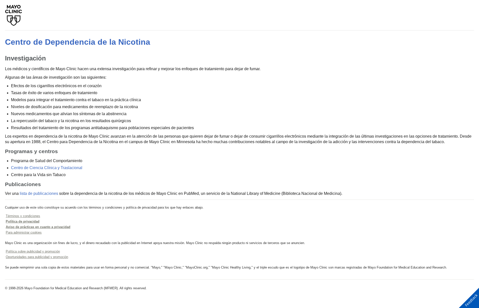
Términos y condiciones (23, 216)
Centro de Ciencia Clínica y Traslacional (46, 168)
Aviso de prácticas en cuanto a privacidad (38, 227)
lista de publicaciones (39, 193)
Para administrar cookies (24, 232)
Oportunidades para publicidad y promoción (37, 257)
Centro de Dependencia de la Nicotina (77, 41)
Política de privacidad (22, 221)
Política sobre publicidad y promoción (33, 251)
